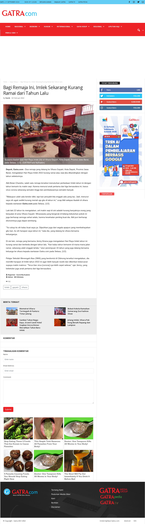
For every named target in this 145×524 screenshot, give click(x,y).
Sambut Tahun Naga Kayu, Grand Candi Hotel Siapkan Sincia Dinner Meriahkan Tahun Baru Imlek (31, 325)
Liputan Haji (114, 26)
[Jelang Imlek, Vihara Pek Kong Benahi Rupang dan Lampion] (60, 322)
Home (7, 26)
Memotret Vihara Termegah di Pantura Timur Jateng (29, 311)
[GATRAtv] (112, 502)
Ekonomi (33, 26)
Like (138, 90)
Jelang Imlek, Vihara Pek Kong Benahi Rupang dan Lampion (79, 322)
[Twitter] (138, 2)
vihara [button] (24, 287)
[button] (139, 30)
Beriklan (54, 503)
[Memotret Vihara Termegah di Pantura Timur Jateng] (12, 311)
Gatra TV (72, 2)
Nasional (19, 26)
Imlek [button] (7, 287)
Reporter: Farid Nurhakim (19, 275)
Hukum (47, 26)
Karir (53, 498)
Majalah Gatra (59, 2)
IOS (135, 521)
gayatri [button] (15, 287)
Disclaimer (55, 507)
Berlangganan (45, 2)
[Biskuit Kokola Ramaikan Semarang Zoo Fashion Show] (60, 311)
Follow (136, 96)
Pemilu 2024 (10, 33)
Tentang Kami (57, 490)
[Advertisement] (72, 57)
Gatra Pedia (82, 2)
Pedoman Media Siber (61, 494)
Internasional (63, 26)
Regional (97, 26)
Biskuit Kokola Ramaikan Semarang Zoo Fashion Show (78, 311)
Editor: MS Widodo (16, 277)
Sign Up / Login (30, 2)
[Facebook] (129, 2)
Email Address (8, 366)
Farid (8, 98)
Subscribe (135, 102)
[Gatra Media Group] (113, 490)
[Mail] (143, 2)
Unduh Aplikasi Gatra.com (110, 521)
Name (5, 354)
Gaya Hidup (82, 26)
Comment (7, 377)
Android (127, 521)
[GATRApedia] (112, 497)
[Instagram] (134, 2)
